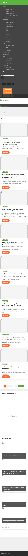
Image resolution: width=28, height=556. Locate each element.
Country (5, 19)
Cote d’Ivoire (9, 26)
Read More (6, 152)
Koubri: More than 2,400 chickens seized (13, 337)
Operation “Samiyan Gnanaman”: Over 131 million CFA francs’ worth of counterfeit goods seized (13, 142)
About (4, 56)
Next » (21, 386)
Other (4, 43)
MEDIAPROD (9, 64)
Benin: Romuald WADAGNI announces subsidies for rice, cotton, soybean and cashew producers (13, 175)
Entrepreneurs (10, 69)
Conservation (10, 45)
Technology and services (12, 15)
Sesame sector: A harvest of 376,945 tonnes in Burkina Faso (12, 210)
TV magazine (6, 52)
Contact (5, 65)
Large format (9, 50)
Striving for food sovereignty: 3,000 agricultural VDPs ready (12, 243)
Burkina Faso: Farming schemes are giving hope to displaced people (12, 304)
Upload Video (8, 89)
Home (5, 109)
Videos (5, 8)
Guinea (8, 41)
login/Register (8, 92)
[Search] (2, 77)
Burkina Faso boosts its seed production (13, 274)
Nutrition (8, 17)
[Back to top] (23, 553)
